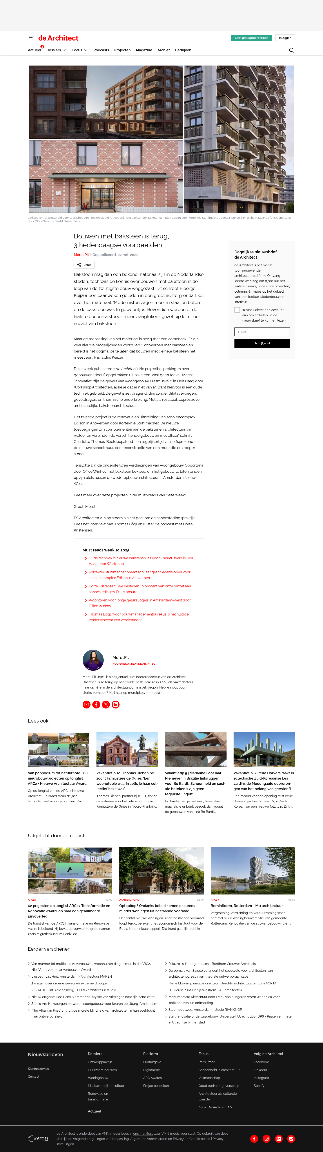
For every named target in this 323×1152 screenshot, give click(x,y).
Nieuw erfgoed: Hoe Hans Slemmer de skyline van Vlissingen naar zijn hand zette (93, 997)
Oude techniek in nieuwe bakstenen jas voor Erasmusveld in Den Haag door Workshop (141, 561)
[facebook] (96, 704)
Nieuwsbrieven (45, 1054)
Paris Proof (207, 1062)
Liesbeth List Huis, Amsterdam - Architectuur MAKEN (71, 976)
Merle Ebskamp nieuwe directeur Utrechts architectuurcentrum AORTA (222, 983)
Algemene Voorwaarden (148, 1139)
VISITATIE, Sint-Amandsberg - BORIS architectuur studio (73, 990)
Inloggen (285, 37)
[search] (291, 50)
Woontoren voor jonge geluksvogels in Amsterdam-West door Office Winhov (140, 603)
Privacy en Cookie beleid (191, 1139)
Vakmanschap (209, 1078)
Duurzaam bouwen (102, 1070)
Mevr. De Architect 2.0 (215, 1107)
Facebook (261, 1062)
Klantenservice (38, 1068)
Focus (204, 1054)
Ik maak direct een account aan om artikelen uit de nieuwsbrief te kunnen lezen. (264, 315)
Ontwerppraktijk (100, 1062)
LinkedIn (260, 1070)
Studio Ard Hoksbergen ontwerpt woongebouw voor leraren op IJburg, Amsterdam (94, 1004)
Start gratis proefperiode (251, 37)
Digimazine (151, 1070)
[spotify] (291, 1139)
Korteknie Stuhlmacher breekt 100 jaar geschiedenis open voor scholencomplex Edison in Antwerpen (140, 575)
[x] (106, 704)
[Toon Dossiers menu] (64, 50)
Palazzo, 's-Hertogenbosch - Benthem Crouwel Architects (212, 964)
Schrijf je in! (262, 343)
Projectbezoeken (156, 1086)
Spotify (259, 1086)
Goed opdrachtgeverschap (219, 1086)
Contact (33, 1076)
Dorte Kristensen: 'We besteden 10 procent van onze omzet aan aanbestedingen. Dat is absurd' (140, 589)
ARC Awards (152, 1078)
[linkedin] (116, 704)
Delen (87, 265)
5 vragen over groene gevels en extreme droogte (69, 983)
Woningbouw (98, 1078)
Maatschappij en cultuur (106, 1086)
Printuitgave (152, 1062)
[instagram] (266, 1139)
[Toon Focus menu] (85, 50)
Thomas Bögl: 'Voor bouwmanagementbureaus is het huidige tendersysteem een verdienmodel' (139, 617)
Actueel (94, 1111)
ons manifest (143, 1134)
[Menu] (31, 37)
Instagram (261, 1078)
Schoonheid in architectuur (219, 1070)
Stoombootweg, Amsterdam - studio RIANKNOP (205, 1010)
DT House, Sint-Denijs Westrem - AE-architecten (205, 990)
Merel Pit (81, 255)
